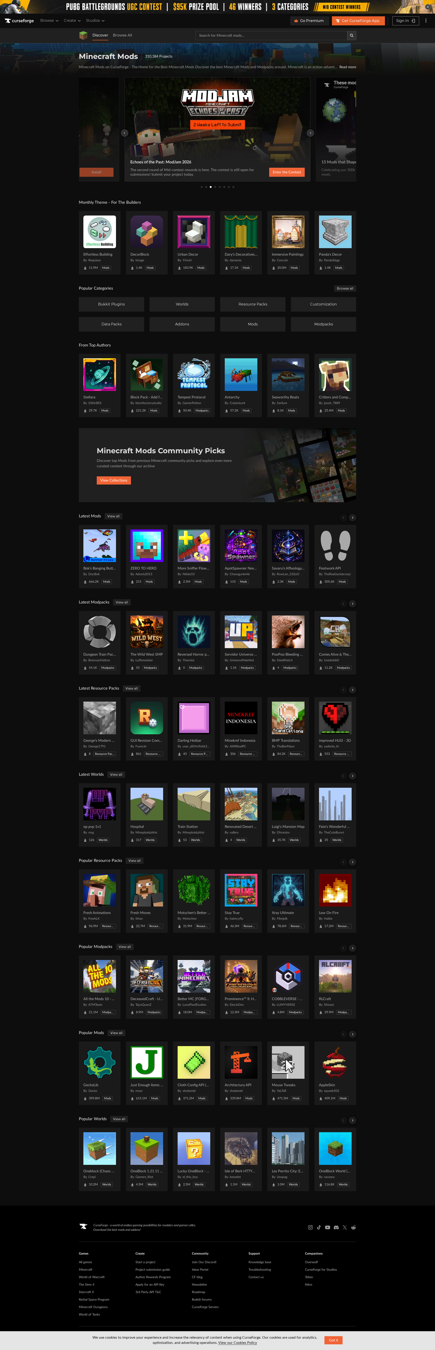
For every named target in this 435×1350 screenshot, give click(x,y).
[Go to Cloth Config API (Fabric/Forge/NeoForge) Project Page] (194, 1073)
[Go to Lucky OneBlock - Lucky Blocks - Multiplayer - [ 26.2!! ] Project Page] (194, 1159)
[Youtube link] (327, 1227)
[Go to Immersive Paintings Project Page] (288, 242)
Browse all (345, 288)
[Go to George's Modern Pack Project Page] (100, 729)
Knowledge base (260, 1262)
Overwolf (311, 1262)
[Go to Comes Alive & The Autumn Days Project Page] (335, 642)
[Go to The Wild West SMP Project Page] (147, 642)
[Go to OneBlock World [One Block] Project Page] (335, 1159)
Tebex (309, 1277)
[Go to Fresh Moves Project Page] (147, 901)
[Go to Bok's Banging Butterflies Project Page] (100, 556)
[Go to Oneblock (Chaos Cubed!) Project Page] (100, 1159)
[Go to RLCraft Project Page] (335, 987)
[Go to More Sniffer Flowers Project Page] (194, 556)
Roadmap (198, 1292)
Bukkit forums (202, 1299)
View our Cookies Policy (237, 1343)
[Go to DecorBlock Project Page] (147, 242)
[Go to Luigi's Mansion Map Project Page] (288, 815)
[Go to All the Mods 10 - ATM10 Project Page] (100, 987)
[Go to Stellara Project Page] (100, 385)
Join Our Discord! (204, 1262)
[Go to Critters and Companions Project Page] (335, 385)
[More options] (425, 20)
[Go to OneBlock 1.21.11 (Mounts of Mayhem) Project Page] (147, 1159)
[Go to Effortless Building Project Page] (100, 242)
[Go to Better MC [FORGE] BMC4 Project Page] (194, 987)
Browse (47, 20)
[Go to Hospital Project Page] (147, 815)
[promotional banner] (217, 7)
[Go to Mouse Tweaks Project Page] (288, 1073)
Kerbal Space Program (94, 1299)
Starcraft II (86, 1292)
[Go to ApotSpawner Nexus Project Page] (241, 556)
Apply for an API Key (149, 1284)
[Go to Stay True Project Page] (241, 901)
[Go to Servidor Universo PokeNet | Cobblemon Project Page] (241, 642)
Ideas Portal (200, 1269)
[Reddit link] (353, 1227)
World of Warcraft (92, 1277)
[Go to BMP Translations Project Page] (288, 729)
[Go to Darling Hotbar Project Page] (194, 729)
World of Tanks (89, 1314)
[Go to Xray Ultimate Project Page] (288, 901)
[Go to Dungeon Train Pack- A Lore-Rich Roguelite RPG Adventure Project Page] (100, 642)
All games (85, 1262)
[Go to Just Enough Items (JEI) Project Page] (147, 1073)
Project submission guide (152, 1269)
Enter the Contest (287, 172)
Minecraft (85, 1269)
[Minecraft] (83, 35)
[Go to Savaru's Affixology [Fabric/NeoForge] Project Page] (288, 556)
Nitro (308, 1284)
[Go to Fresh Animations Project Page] (100, 901)
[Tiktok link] (319, 1227)
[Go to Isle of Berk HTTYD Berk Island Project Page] (241, 1159)
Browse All (122, 35)
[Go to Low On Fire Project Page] (335, 901)
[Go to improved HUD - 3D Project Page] (335, 729)
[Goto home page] (20, 21)
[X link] (345, 1227)
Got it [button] (333, 1340)
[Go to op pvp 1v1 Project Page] (100, 815)
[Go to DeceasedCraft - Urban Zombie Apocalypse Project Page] (147, 987)
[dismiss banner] (427, 7)
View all (113, 516)
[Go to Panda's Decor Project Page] (335, 242)
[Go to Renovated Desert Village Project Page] (241, 815)
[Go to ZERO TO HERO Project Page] (147, 556)
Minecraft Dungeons (93, 1307)
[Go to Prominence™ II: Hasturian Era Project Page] (241, 987)
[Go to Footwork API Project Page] (335, 556)
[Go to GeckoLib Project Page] (100, 1073)
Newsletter (199, 1284)
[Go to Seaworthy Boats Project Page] (288, 385)
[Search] (351, 35)
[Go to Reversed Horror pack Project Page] (194, 642)
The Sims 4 (86, 1284)
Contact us (256, 1277)
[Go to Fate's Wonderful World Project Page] (335, 815)
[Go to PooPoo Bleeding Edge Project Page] (288, 642)
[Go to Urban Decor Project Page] (194, 242)
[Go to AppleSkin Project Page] (335, 1073)
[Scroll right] (352, 517)
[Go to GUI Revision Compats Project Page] (147, 729)
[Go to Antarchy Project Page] (241, 385)
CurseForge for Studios (321, 1269)
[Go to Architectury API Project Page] (241, 1073)
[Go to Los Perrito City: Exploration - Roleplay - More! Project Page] (288, 1159)
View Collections (113, 480)
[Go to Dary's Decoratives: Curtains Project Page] (241, 242)
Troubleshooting (260, 1269)
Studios (93, 20)
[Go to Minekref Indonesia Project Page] (241, 729)
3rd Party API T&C (148, 1292)
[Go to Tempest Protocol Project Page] (194, 385)
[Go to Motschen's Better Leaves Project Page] (194, 901)
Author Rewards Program (153, 1277)
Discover (100, 35)
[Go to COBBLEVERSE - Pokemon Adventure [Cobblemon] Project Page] (288, 987)
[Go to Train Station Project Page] (194, 815)
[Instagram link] (310, 1227)
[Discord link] (336, 1227)
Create (70, 20)
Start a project (145, 1262)
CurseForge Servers (205, 1307)
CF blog (197, 1277)
